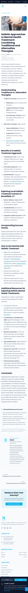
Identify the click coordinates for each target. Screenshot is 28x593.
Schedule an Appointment (14, 504)
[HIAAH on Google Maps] (10, 528)
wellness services (17, 181)
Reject (7, 579)
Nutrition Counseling (6, 572)
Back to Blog (6, 13)
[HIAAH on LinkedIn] (7, 528)
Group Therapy (4, 574)
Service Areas (4, 565)
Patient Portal (4, 1)
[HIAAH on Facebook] (2, 528)
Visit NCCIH (7, 315)
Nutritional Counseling (12, 141)
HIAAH (7, 54)
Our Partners (17, 1)
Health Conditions (5, 576)
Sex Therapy (4, 567)
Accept (20, 579)
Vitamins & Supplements (7, 570)
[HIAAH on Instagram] (5, 528)
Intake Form (10, 1)
